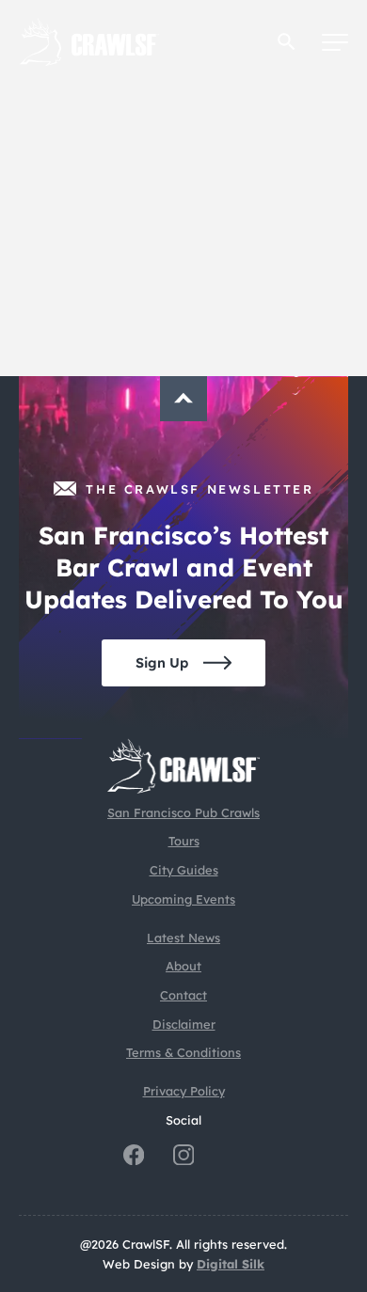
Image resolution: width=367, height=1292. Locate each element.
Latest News (183, 937)
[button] (286, 41)
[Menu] (335, 42)
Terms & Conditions (183, 1052)
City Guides (184, 869)
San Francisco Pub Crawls (183, 812)
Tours (183, 840)
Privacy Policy (184, 1090)
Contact (183, 994)
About (183, 965)
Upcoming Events (183, 898)
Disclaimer (183, 1024)
